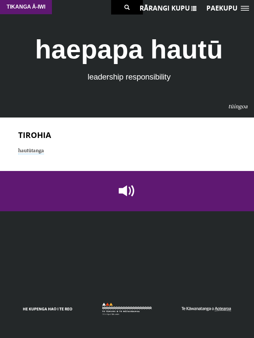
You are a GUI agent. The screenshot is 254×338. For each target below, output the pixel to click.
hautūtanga (31, 150)
